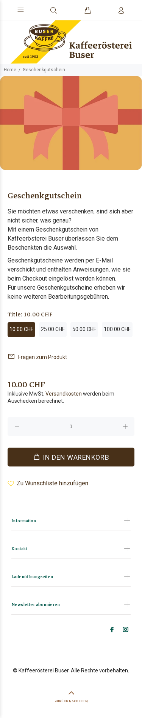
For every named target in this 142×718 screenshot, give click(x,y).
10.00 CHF (21, 329)
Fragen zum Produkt (42, 357)
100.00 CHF (117, 329)
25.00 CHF (53, 329)
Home (10, 69)
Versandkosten (63, 394)
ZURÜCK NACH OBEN (71, 701)
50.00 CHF (84, 329)
